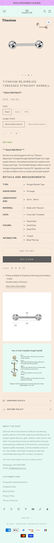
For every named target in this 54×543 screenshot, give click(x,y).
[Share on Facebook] (12, 268)
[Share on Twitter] (16, 268)
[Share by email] (24, 268)
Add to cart (27, 251)
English (26, 518)
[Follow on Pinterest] (25, 509)
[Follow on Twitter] (11, 509)
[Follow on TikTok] (40, 509)
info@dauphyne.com (17, 468)
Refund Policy (9, 491)
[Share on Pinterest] (20, 268)
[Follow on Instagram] (18, 509)
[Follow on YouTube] (33, 509)
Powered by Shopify (37, 524)
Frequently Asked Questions (15, 482)
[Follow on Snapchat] (47, 509)
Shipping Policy (9, 486)
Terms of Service (10, 500)
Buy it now (27, 259)
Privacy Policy (9, 496)
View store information (16, 286)
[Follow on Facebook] (4, 509)
